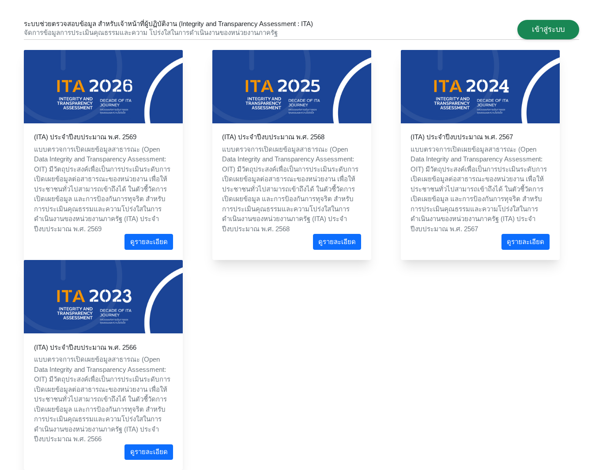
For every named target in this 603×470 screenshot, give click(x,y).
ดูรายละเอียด (149, 241)
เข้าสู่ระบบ (548, 29)
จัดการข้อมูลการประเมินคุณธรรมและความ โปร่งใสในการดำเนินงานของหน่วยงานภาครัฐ (151, 32)
